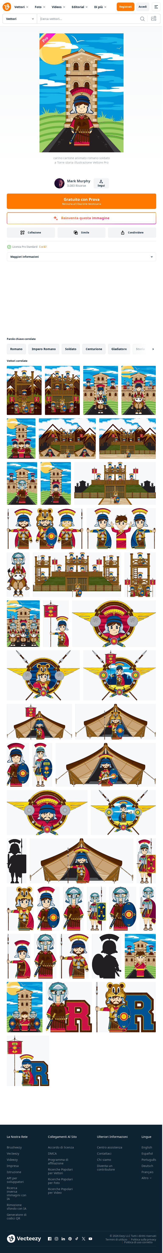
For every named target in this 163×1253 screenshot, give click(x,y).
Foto (38, 7)
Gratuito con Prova (81, 201)
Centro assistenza (109, 1147)
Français (144, 1172)
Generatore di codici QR (17, 1216)
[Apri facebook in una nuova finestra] (49, 1238)
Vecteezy (13, 1153)
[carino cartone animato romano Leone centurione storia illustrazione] (43, 675)
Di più (98, 7)
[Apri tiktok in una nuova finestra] (77, 1238)
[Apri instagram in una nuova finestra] (56, 1238)
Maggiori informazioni (24, 257)
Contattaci (104, 1153)
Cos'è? (42, 247)
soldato (70, 349)
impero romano (44, 349)
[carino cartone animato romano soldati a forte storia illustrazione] (23, 623)
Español (144, 1153)
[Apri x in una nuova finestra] (83, 1238)
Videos (57, 7)
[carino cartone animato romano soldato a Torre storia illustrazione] (56, 483)
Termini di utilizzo (113, 1239)
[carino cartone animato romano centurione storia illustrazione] (123, 812)
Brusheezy (14, 1147)
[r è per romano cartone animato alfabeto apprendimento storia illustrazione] (69, 1007)
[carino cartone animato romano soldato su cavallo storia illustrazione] (100, 390)
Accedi (143, 6)
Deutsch (144, 1166)
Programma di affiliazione (58, 1161)
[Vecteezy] (7, 7)
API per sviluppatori (15, 1180)
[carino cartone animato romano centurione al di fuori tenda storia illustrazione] (39, 722)
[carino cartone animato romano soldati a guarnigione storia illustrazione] (22, 483)
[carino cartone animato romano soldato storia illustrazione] (114, 623)
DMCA (52, 1153)
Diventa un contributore (106, 1167)
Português (145, 1160)
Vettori (19, 7)
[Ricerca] (142, 18)
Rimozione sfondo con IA (16, 1207)
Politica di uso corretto (135, 1242)
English (143, 1147)
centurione (94, 349)
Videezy (12, 1160)
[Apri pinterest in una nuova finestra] (70, 1238)
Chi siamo (104, 1160)
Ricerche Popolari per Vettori (60, 1171)
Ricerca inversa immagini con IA (16, 1193)
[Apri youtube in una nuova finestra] (90, 1238)
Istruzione (14, 1172)
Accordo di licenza (61, 1147)
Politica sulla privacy (140, 1239)
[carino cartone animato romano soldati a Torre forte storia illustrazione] (24, 390)
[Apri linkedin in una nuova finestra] (63, 1238)
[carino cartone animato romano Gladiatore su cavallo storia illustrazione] (18, 574)
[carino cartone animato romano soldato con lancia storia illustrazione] (19, 956)
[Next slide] (146, 349)
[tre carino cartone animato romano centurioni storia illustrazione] (45, 528)
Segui (101, 185)
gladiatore (119, 349)
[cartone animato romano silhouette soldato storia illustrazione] (16, 860)
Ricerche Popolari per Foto (60, 1181)
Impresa (13, 1166)
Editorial (78, 7)
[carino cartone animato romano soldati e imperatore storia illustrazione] (121, 528)
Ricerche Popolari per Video (60, 1191)
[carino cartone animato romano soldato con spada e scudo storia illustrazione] (18, 765)
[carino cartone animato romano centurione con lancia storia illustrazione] (74, 956)
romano (16, 349)
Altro (141, 1178)
